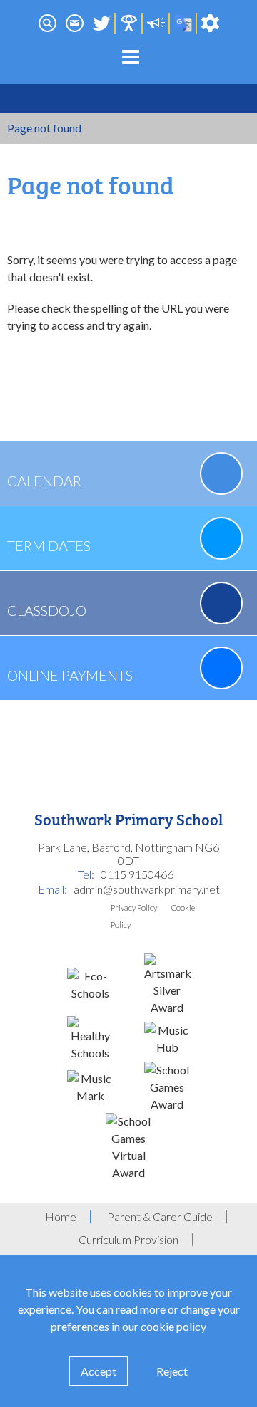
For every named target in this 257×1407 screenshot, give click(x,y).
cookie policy (173, 1326)
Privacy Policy (134, 907)
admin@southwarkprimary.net (147, 889)
